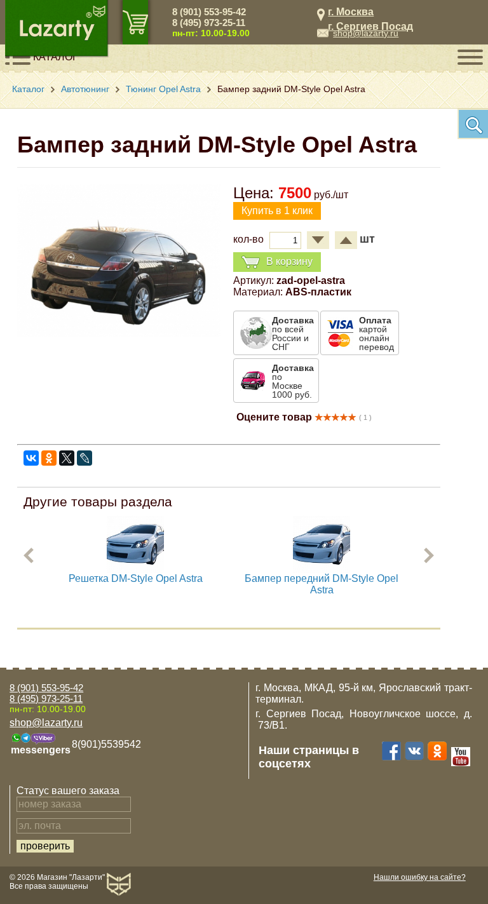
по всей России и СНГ (293, 333)
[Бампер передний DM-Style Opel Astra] (321, 569)
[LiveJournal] (84, 458)
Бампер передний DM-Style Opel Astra (321, 584)
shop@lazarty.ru (365, 33)
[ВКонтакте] (31, 458)
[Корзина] (135, 22)
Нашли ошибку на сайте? (420, 877)
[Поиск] (473, 124)
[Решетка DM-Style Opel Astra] (135, 569)
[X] (66, 458)
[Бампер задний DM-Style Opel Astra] (118, 333)
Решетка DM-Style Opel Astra (136, 578)
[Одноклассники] (49, 458)
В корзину (289, 261)
